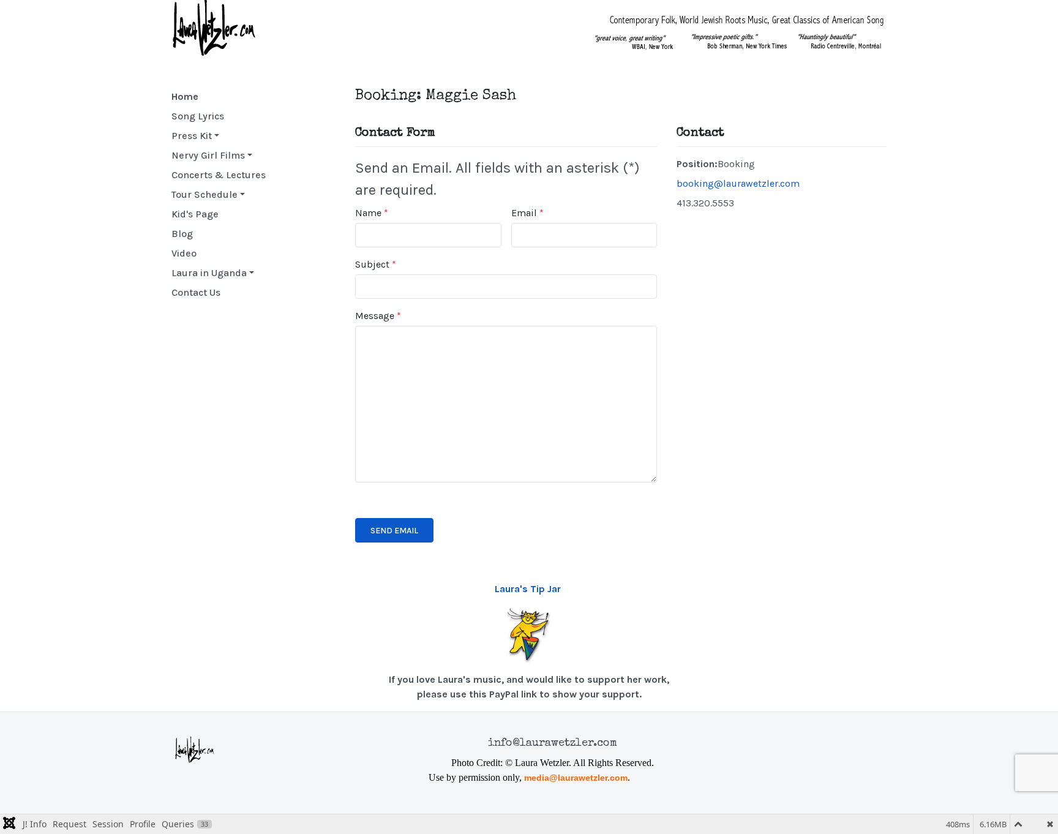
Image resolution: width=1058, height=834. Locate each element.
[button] (218, 136)
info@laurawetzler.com (552, 743)
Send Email (394, 530)
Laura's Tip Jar (528, 589)
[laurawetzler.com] (217, 28)
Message (378, 315)
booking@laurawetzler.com (738, 183)
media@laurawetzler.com (576, 778)
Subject (375, 264)
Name (371, 213)
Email (527, 213)
